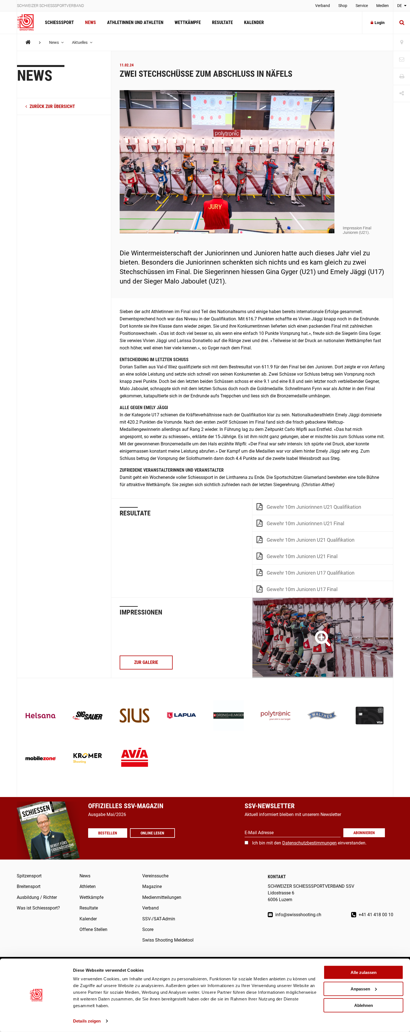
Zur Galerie (146, 662)
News (90, 22)
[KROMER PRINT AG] (87, 759)
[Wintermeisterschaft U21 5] (322, 638)
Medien (382, 5)
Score (147, 929)
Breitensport (28, 886)
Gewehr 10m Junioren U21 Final (302, 556)
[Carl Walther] (322, 716)
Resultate (222, 22)
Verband (322, 5)
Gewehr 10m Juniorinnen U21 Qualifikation (314, 507)
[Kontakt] (401, 59)
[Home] (28, 42)
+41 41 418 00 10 (375, 914)
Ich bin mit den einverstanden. (309, 843)
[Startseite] (28, 22)
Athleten (87, 886)
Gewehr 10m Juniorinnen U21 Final (305, 523)
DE (400, 5)
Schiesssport (59, 22)
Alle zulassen (364, 972)
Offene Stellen (93, 929)
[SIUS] (134, 716)
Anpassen (360, 989)
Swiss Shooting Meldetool (168, 940)
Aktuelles (80, 42)
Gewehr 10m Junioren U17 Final (302, 589)
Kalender (254, 22)
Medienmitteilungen (161, 897)
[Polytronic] (275, 716)
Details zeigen (87, 1021)
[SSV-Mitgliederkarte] (369, 716)
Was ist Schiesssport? (38, 908)
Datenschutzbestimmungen (309, 843)
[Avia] (134, 759)
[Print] (401, 76)
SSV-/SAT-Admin (158, 918)
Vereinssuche (155, 876)
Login (380, 22)
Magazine (152, 886)
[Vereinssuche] (401, 42)
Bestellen (107, 833)
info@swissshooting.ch (297, 914)
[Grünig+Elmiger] (228, 716)
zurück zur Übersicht (51, 106)
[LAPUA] (181, 716)
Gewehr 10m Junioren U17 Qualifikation (310, 573)
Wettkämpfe (188, 22)
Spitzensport (29, 876)
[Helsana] (40, 716)
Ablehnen (363, 1005)
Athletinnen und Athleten (135, 22)
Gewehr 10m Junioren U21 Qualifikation (310, 540)
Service (362, 5)
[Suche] (401, 22)
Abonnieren (364, 833)
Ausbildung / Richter (37, 897)
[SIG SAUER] (87, 716)
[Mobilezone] (40, 759)
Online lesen (152, 833)
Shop (342, 5)
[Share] (401, 93)
